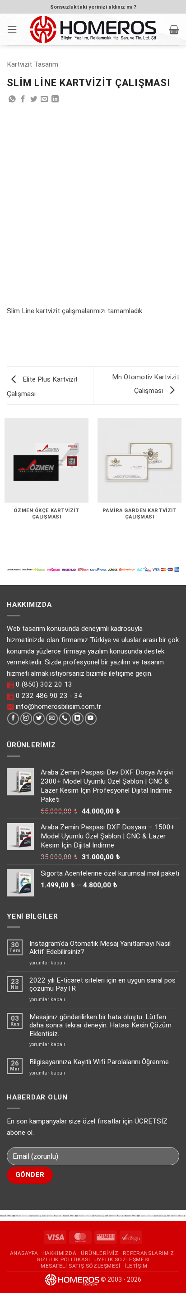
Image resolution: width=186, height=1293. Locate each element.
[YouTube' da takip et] (91, 718)
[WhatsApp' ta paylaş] (12, 99)
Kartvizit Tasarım (32, 64)
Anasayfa (24, 1253)
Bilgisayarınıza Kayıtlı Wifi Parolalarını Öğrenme (99, 1062)
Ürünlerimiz (99, 1253)
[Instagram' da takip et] (26, 718)
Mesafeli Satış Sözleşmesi (81, 1266)
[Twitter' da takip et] (39, 718)
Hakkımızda (59, 1253)
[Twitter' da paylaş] (33, 99)
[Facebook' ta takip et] (13, 718)
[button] (12, 29)
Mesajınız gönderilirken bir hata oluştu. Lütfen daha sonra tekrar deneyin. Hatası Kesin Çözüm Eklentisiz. (100, 1025)
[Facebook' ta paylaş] (23, 99)
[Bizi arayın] (65, 718)
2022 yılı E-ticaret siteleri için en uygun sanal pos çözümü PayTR (102, 984)
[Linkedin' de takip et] (78, 718)
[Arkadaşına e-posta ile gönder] (44, 99)
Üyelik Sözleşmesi (121, 1259)
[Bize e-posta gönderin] (52, 718)
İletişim (136, 1266)
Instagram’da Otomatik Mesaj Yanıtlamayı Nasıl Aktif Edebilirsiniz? (100, 947)
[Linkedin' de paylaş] (55, 99)
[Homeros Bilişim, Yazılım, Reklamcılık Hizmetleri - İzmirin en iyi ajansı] (93, 29)
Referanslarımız (148, 1253)
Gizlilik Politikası (63, 1259)
